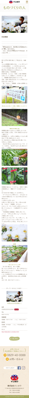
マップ (16, 309)
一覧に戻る (14, 338)
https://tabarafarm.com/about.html (10, 331)
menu (27, 2)
